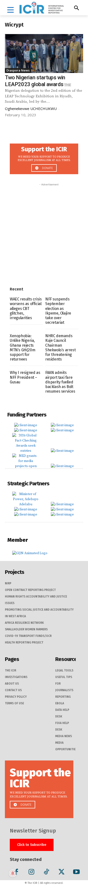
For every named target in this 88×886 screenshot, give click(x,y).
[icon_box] (44, 157)
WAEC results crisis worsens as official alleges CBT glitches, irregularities (26, 308)
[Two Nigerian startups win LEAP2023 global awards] (44, 53)
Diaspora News (18, 70)
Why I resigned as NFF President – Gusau (25, 377)
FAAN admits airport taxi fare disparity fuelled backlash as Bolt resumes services (60, 382)
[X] (61, 873)
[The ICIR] (42, 7)
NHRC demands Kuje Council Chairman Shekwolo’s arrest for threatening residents (60, 348)
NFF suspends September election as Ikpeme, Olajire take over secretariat (58, 311)
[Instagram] (31, 873)
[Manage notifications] (13, 873)
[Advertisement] (44, 231)
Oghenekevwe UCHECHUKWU (31, 108)
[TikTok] (46, 873)
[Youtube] (76, 873)
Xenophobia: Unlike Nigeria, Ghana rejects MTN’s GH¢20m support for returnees (22, 348)
